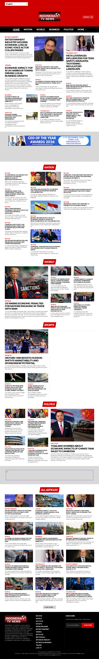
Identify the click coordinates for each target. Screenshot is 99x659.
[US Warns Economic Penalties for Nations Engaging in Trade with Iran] (26, 282)
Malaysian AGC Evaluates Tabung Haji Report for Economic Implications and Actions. (15, 451)
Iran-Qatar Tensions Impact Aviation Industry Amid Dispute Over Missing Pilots (78, 86)
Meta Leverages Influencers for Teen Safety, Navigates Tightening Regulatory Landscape (51, 115)
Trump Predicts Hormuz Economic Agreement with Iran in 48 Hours (83, 280)
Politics (38, 65)
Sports (69, 96)
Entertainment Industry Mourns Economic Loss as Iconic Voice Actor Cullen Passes (17, 45)
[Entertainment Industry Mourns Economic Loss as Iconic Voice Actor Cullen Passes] (49, 48)
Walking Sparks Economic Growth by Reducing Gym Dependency (13, 117)
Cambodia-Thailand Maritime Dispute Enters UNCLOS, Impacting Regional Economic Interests (78, 176)
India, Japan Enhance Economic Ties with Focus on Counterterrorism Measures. (16, 211)
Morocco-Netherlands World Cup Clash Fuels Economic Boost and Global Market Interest (14, 388)
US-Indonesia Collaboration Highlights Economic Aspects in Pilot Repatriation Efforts (16, 177)
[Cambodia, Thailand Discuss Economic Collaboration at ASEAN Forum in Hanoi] (46, 236)
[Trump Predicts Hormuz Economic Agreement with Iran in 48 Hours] (84, 271)
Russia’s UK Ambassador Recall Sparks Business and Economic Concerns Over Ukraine (51, 99)
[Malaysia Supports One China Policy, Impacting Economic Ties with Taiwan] (15, 413)
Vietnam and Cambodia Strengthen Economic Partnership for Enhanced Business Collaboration (37, 425)
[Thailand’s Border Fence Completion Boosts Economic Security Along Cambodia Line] (38, 442)
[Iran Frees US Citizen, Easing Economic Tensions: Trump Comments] (84, 296)
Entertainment (12, 37)
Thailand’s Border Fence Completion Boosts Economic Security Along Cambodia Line (38, 453)
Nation (7, 173)
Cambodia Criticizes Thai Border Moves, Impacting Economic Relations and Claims (15, 227)
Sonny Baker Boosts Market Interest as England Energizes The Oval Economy (37, 388)
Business (8, 95)
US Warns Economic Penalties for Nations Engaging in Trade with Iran (48, 83)
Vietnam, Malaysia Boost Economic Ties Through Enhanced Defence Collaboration (44, 190)
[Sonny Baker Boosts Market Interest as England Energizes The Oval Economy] (38, 377)
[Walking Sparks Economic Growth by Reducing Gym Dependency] (32, 116)
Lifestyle (8, 112)
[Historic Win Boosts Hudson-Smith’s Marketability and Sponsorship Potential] (89, 113)
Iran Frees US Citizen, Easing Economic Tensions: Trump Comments (82, 307)
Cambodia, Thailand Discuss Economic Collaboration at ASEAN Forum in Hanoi (45, 248)
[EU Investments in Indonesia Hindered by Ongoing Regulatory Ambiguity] (32, 98)
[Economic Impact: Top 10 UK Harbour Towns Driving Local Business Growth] (49, 500)
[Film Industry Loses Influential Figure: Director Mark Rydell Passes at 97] (80, 556)
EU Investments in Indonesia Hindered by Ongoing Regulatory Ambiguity (13, 99)
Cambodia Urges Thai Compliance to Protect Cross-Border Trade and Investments (14, 193)
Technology (45, 111)
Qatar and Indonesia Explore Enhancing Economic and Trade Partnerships (16, 242)
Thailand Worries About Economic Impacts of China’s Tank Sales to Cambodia (72, 448)
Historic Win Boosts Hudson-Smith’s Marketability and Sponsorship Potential (78, 99)
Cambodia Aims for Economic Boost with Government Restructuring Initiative (78, 191)
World (38, 79)
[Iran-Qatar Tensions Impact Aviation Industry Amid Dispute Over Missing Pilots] (61, 298)
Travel (8, 65)
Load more (48, 607)
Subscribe (88, 625)
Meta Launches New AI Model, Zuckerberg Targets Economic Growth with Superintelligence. (79, 595)
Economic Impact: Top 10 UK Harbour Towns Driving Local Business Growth (19, 71)
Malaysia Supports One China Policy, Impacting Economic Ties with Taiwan (48, 68)
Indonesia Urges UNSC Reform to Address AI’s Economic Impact (76, 204)
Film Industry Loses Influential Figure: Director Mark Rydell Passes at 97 (78, 567)
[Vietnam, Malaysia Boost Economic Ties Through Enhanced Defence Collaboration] (46, 179)
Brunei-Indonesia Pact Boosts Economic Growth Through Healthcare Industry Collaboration (45, 219)
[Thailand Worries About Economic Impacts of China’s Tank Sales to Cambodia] (72, 425)
